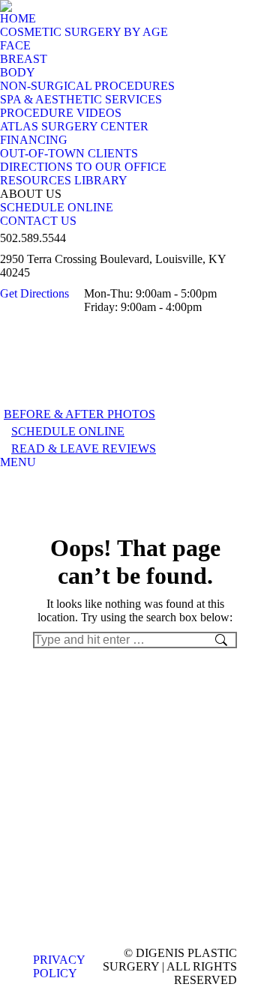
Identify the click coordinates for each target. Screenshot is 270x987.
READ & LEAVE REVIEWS (83, 448)
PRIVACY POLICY (59, 966)
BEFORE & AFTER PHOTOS (79, 414)
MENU (18, 462)
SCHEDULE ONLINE (67, 431)
